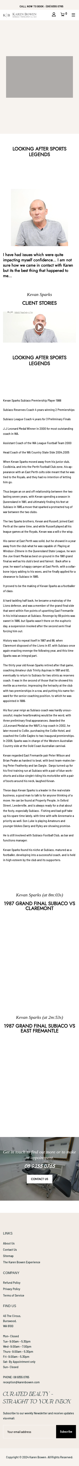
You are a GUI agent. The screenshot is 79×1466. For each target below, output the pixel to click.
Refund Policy (11, 1282)
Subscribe (66, 1432)
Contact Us (10, 1249)
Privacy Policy (11, 1289)
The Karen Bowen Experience (21, 1262)
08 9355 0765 (21, 1377)
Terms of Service (13, 1295)
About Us (9, 1243)
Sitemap (8, 1256)
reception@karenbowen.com (21, 1382)
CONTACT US (39, 1179)
